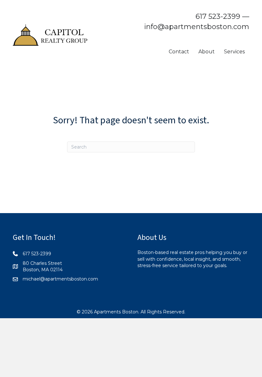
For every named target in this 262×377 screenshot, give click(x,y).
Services (234, 52)
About (206, 52)
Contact (179, 52)
